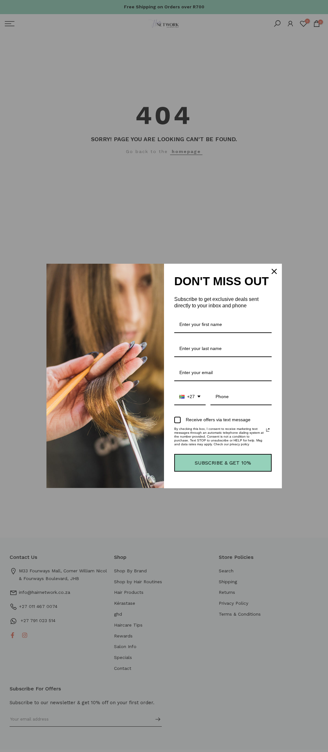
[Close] (274, 271)
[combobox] (190, 397)
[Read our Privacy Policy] (268, 430)
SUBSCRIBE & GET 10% (223, 463)
